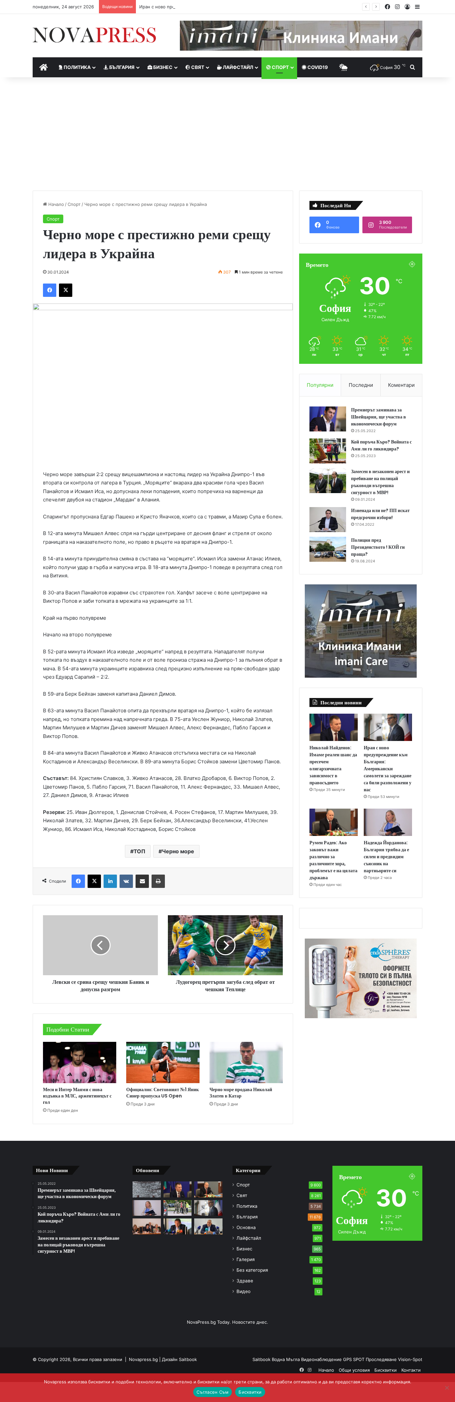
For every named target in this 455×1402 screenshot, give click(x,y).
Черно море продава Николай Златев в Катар (241, 1092)
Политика (77, 67)
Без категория (252, 1270)
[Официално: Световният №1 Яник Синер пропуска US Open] (163, 1062)
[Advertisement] (227, 134)
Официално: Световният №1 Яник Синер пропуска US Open (162, 1092)
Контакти (411, 1370)
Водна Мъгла (286, 1359)
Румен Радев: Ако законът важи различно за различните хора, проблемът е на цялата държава (333, 860)
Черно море (178, 851)
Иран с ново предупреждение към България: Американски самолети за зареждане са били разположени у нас (260, 6)
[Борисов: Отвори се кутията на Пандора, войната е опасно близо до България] (208, 1226)
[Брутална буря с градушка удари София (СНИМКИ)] (147, 1189)
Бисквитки (385, 1370)
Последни (361, 385)
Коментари (401, 385)
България (121, 67)
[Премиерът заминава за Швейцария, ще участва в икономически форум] (327, 418)
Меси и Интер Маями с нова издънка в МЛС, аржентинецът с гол (77, 1095)
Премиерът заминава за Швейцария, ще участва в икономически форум (378, 416)
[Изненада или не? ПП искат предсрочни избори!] (327, 519)
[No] (446, 1387)
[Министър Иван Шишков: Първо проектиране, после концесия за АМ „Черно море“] (178, 1226)
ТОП (139, 851)
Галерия (245, 1259)
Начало (55, 204)
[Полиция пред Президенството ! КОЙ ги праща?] (327, 549)
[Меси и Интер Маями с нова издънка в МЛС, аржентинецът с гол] (79, 1062)
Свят (197, 67)
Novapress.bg (143, 1359)
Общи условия (354, 1370)
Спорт (280, 67)
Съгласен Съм (212, 1392)
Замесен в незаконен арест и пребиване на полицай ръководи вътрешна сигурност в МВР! (380, 482)
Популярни (320, 385)
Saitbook (188, 1359)
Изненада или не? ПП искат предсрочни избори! (380, 514)
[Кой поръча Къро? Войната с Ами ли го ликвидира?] (327, 450)
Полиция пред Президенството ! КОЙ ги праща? (378, 547)
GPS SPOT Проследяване (370, 1359)
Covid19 (317, 67)
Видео (243, 1291)
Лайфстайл (237, 67)
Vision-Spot (410, 1359)
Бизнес (162, 67)
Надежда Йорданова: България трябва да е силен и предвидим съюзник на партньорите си (386, 856)
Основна (246, 1227)
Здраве (244, 1280)
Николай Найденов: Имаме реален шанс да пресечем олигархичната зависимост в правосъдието (333, 765)
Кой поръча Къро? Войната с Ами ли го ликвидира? (381, 445)
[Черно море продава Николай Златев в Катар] (246, 1062)
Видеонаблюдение (322, 1359)
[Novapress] (94, 35)
